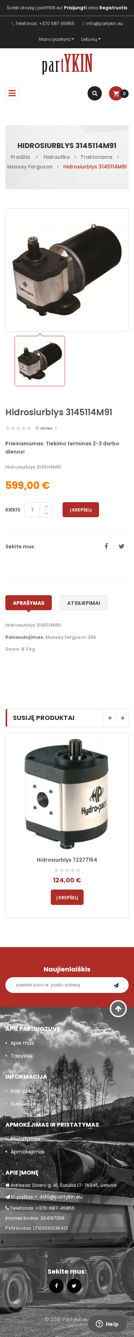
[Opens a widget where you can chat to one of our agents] (107, 1324)
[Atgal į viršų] (118, 1009)
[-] (46, 514)
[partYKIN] (67, 64)
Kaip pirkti (22, 1090)
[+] (46, 506)
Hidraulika (57, 157)
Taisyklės (22, 1055)
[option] (40, 361)
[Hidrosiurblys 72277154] (67, 793)
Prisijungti (76, 8)
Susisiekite (23, 1103)
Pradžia (20, 157)
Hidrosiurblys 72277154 (67, 859)
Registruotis (113, 8)
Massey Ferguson (30, 166)
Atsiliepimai (83, 603)
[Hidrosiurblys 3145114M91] (40, 361)
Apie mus (22, 1043)
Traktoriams (96, 157)
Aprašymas (28, 603)
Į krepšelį (80, 510)
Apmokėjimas (28, 1151)
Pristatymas (25, 1138)
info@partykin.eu (104, 23)
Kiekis (12, 509)
